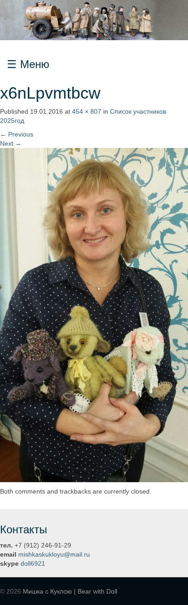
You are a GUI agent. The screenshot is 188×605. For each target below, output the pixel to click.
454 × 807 (86, 111)
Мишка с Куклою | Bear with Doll (70, 591)
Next (10, 143)
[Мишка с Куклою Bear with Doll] (94, 19)
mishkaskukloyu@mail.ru (54, 554)
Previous (16, 134)
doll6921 (33, 563)
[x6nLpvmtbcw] (94, 314)
